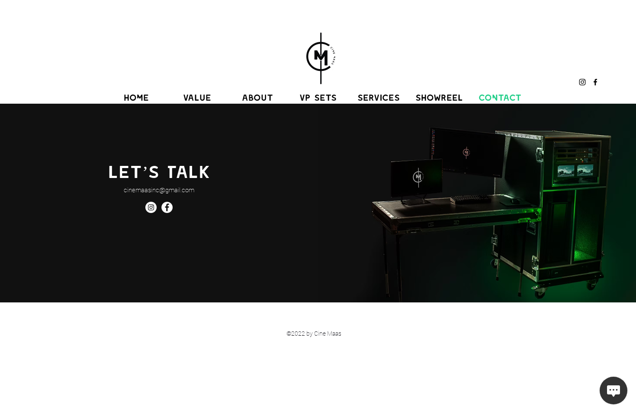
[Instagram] (582, 82)
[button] (318, 97)
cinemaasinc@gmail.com (159, 190)
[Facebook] (595, 82)
